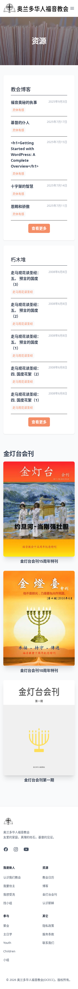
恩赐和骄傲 (21, 206)
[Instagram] (15, 849)
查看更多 (39, 228)
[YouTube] (26, 849)
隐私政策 (48, 926)
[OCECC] (36, 8)
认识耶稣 (48, 903)
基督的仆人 (20, 122)
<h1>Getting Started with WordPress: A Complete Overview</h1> (24, 154)
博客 (45, 886)
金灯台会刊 (49, 894)
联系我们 (48, 943)
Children (9, 951)
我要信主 (9, 886)
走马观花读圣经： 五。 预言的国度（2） (26, 310)
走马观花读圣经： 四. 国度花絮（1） (26, 397)
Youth (7, 943)
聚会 (6, 926)
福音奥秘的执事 (24, 102)
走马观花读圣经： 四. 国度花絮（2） (26, 371)
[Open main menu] (72, 8)
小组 (6, 960)
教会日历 (48, 877)
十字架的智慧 (22, 186)
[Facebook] (5, 849)
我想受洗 (9, 894)
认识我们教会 (12, 877)
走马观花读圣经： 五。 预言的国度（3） (26, 278)
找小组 (7, 903)
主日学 (7, 934)
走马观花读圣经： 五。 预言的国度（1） (26, 342)
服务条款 (48, 934)
